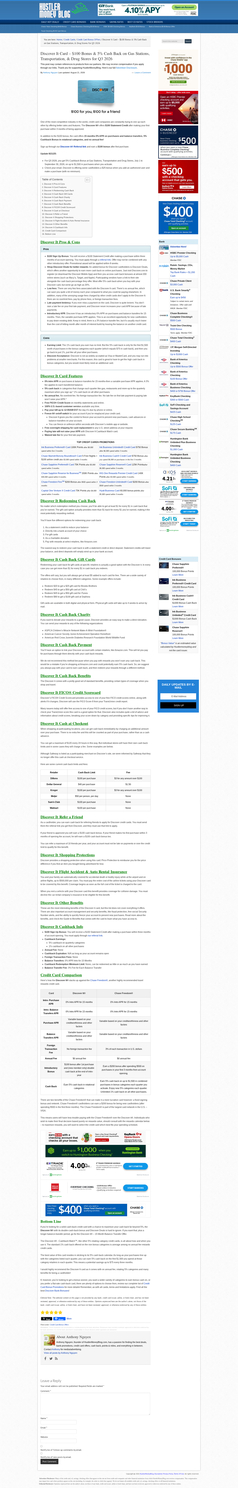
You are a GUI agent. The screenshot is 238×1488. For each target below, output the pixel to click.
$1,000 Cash (176, 449)
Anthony (56, 1349)
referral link (105, 260)
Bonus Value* (168, 643)
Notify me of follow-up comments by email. (61, 1449)
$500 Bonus (176, 329)
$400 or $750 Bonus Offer (182, 391)
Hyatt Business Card (109, 490)
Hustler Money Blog (64, 10)
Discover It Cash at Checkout (56, 210)
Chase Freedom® (99, 980)
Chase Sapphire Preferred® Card (57, 464)
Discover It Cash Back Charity (57, 197)
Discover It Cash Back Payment (57, 200)
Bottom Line (50, 234)
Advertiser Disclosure (126, 68)
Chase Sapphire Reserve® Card (115, 464)
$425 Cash (175, 412)
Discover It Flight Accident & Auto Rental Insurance (67, 221)
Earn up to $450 (178, 297)
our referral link (95, 935)
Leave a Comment (143, 72)
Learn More (177, 575)
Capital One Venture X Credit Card (58, 490)
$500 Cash (175, 320)
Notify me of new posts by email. (55, 1457)
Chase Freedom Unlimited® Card (115, 482)
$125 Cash (175, 424)
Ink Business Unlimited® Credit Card (117, 447)
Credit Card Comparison (55, 231)
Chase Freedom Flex (52, 482)
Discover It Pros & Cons (54, 184)
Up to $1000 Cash (179, 354)
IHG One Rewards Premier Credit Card (118, 473)
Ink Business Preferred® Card (56, 447)
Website (44, 1437)
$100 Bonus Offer (178, 379)
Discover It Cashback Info (56, 227)
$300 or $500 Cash (179, 400)
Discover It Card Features (55, 187)
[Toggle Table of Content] (86, 180)
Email (43, 1427)
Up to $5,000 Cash (179, 256)
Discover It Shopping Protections (59, 217)
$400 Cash (175, 341)
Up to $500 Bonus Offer (181, 366)
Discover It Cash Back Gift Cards (58, 194)
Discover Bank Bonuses (57, 1291)
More (69, 1318)
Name (43, 1418)
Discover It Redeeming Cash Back (59, 190)
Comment (45, 1391)
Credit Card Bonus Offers (59, 1325)
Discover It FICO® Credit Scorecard (59, 207)
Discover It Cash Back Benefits (57, 204)
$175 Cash (175, 433)
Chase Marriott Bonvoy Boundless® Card (61, 456)
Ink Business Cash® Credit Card (115, 456)
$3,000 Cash (176, 284)
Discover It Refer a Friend (56, 214)
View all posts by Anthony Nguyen (60, 1353)
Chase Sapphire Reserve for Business (61, 473)
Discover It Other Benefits (56, 224)
